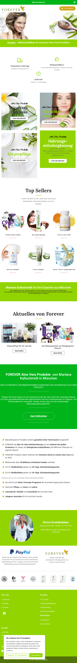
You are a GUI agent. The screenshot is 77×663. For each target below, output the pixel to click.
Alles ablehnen (22, 655)
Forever (12, 42)
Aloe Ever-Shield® (13, 269)
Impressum (45, 620)
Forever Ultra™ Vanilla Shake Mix (64, 269)
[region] (24, 647)
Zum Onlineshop (69, 8)
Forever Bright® (38, 269)
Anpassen (11, 655)
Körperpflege (46, 607)
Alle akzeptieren (36, 655)
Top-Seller (45, 599)
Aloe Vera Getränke (48, 611)
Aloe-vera (6, 599)
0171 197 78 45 (66, 526)
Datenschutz (46, 624)
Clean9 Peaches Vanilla (12, 235)
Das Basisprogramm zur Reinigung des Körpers (58, 347)
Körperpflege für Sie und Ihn (19, 346)
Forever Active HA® (64, 235)
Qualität (6, 603)
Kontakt (6, 632)
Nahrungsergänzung (49, 603)
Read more (19, 351)
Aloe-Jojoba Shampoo (38, 235)
